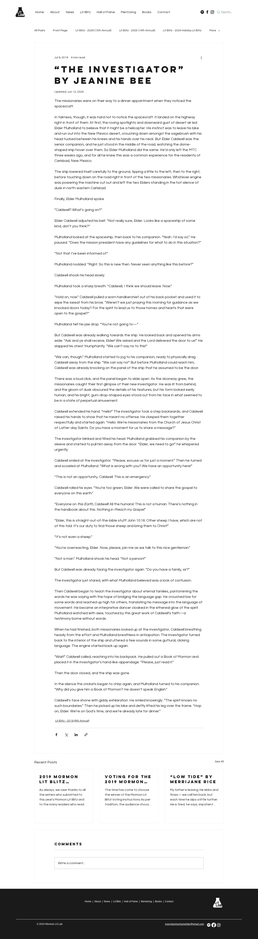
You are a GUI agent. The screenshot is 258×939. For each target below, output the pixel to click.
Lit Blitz (117, 901)
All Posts (39, 30)
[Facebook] (207, 12)
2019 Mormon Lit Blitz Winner (58, 779)
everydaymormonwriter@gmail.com (184, 924)
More (212, 30)
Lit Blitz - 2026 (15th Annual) (93, 30)
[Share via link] (86, 735)
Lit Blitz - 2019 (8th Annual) (72, 720)
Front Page (60, 30)
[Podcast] (202, 12)
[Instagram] (212, 12)
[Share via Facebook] (56, 735)
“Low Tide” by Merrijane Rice (193, 779)
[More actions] (201, 57)
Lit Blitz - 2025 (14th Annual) (137, 30)
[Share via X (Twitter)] (66, 735)
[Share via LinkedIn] (76, 735)
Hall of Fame (131, 901)
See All (219, 761)
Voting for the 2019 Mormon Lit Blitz (128, 779)
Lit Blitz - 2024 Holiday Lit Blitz (182, 30)
